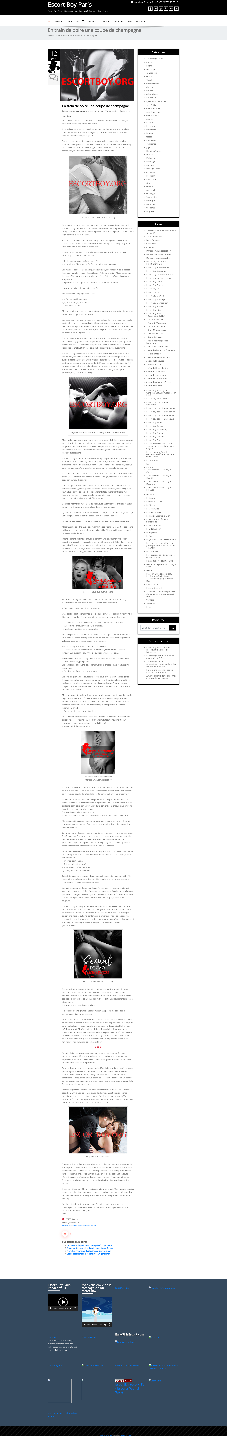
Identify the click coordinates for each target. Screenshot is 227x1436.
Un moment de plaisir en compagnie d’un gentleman (90, 1245)
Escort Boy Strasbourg (156, 429)
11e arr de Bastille (154, 319)
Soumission (151, 197)
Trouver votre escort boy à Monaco (158, 488)
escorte (149, 119)
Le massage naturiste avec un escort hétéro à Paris (160, 657)
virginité (150, 211)
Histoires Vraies (153, 151)
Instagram (151, 498)
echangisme (152, 94)
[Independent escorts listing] (123, 1380)
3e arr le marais (153, 364)
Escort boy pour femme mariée (160, 408)
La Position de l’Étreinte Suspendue (157, 520)
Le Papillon (151, 532)
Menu (149, 570)
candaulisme (152, 73)
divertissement (125, 111)
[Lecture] (51, 1308)
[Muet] (71, 1308)
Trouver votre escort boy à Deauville (158, 482)
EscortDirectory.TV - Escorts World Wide (129, 1388)
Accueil (58, 21)
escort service (152, 115)
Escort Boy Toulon (154, 433)
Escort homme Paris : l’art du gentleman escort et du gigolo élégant (160, 446)
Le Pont (149, 536)
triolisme (150, 208)
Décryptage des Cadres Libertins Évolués (157, 262)
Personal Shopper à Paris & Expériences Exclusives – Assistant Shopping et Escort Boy (159, 577)
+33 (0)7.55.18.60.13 (168, 2)
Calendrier (141, 21)
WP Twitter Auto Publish (104, 1435)
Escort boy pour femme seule (160, 415)
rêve (148, 183)
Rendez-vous (73, 21)
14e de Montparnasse (156, 330)
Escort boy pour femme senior (160, 412)
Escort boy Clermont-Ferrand (159, 274)
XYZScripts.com (126, 1435)
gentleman (151, 144)
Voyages (106, 21)
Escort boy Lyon (153, 292)
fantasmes (151, 129)
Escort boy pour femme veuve (160, 419)
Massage (150, 161)
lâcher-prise (152, 158)
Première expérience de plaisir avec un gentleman (89, 1251)
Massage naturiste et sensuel (160, 561)
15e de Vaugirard (154, 333)
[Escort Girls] (155, 1337)
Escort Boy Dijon (154, 281)
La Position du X (153, 525)
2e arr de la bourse (155, 361)
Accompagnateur (78, 111)
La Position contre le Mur (158, 516)
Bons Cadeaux (153, 240)
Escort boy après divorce (157, 267)
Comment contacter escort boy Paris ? (124, 1431)
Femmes (150, 133)
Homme (150, 154)
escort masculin (153, 112)
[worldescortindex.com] (92, 1365)
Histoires (150, 494)
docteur (150, 87)
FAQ (130, 21)
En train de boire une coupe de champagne (95, 106)
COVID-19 (150, 247)
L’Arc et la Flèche (154, 501)
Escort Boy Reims (154, 422)
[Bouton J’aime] (65, 1234)
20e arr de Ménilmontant (158, 357)
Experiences (92, 21)
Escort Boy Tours (154, 440)
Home (51, 35)
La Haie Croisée (153, 512)
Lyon (148, 607)
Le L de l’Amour (153, 529)
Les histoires (152, 551)
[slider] (61, 1308)
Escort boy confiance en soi (158, 278)
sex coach (150, 190)
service (149, 186)
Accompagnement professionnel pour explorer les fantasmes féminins (161, 664)
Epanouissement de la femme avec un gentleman (88, 1253)
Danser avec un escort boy (158, 251)
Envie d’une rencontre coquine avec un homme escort (160, 671)
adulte (114, 111)
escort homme (153, 108)
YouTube (119, 21)
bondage (150, 69)
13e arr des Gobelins (156, 326)
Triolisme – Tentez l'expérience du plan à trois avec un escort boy (160, 593)
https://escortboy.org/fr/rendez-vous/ (79, 1225)
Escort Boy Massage (155, 299)
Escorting (150, 122)
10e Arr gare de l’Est (155, 316)
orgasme (150, 172)
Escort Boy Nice (153, 310)
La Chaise (150, 505)
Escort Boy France (154, 285)
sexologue (151, 193)
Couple (149, 80)
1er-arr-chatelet (153, 354)
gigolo (149, 147)
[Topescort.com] (162, 1288)
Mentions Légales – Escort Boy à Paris (161, 565)
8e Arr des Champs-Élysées (159, 382)
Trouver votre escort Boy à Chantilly (158, 476)
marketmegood (55, 1365)
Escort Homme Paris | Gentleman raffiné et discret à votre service (160, 454)
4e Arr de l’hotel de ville (157, 368)
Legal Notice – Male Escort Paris (161, 539)
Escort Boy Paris (70, 4)
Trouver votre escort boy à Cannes (158, 471)
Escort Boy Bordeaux (156, 271)
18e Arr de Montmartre (157, 346)
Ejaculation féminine (156, 101)
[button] (63, 1302)
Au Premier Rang (154, 236)
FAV (148, 464)
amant (90, 111)
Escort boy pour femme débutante (157, 403)
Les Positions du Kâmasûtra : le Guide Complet (160, 556)
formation (151, 140)
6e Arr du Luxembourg (157, 375)
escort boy (99, 111)
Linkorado (52, 1337)
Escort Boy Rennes (154, 426)
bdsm (149, 66)
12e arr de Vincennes (156, 323)
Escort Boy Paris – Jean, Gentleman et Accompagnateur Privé (161, 392)
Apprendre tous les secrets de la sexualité (161, 232)
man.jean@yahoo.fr (144, 2)
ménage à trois (153, 169)
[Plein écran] (75, 1308)
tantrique (150, 200)
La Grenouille (152, 509)
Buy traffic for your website (127, 1365)
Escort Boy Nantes (154, 306)
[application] (63, 1302)
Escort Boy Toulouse (156, 436)
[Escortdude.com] (90, 1389)
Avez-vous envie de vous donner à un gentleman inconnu (161, 677)
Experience (151, 126)
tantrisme (150, 204)
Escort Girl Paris (122, 1288)
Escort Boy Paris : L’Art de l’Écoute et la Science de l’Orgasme (158, 649)
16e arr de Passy (154, 337)
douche (149, 90)
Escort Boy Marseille (155, 296)
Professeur (151, 176)
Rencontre (151, 179)
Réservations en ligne (156, 588)
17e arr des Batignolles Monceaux (157, 342)
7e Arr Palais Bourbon (156, 378)
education (151, 98)
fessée (149, 137)
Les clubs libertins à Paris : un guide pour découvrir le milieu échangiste (160, 545)
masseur (150, 165)
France (149, 467)
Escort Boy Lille (153, 289)
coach (149, 76)
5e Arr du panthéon (155, 371)
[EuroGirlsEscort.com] (125, 1342)
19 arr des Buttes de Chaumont (160, 350)
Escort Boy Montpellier (157, 303)
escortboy (67, 116)
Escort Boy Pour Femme (157, 399)
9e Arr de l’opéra (154, 386)
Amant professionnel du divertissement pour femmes (90, 1248)
